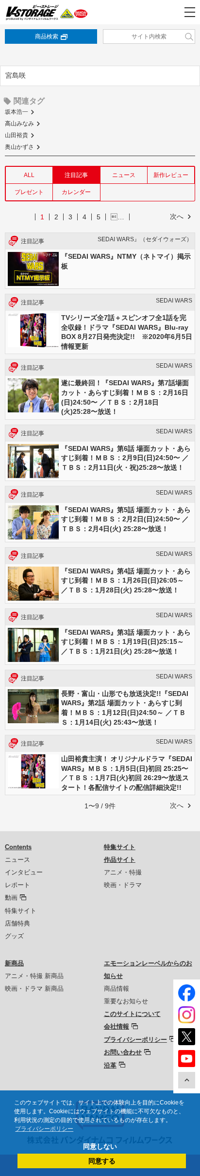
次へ (176, 216)
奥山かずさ (19, 146)
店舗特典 (17, 923)
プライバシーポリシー (135, 1039)
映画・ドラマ (123, 885)
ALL (29, 175)
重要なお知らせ (126, 1001)
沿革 (110, 1065)
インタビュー (24, 872)
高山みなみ (19, 123)
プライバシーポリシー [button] (44, 1128)
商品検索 (46, 36)
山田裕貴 (16, 135)
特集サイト (20, 910)
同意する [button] (102, 1161)
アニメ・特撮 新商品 (34, 976)
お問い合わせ (123, 1052)
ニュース (123, 175)
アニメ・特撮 (123, 872)
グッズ (14, 936)
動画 (11, 897)
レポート (17, 885)
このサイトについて (132, 1013)
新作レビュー (170, 175)
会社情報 (116, 1026)
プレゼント (29, 192)
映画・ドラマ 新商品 (34, 988)
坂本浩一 (16, 111)
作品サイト (119, 859)
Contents (18, 847)
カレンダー (76, 192)
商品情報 (116, 988)
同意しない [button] (100, 1146)
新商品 (14, 963)
